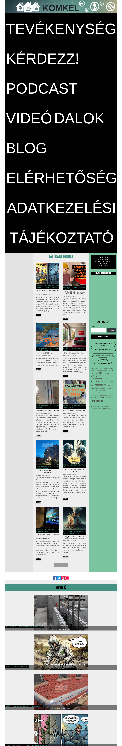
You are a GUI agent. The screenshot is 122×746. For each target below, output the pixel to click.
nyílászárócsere (109, 393)
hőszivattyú (110, 385)
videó (29, 118)
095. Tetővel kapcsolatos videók (61, 708)
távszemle (46, 350)
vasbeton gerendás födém (97, 406)
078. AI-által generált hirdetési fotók (74, 353)
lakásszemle (93, 393)
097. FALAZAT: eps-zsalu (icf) (61, 629)
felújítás (72, 532)
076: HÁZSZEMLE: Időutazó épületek (48, 410)
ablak (92, 368)
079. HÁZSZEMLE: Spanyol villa (47, 353)
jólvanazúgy (22, 666)
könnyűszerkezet (100, 391)
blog (26, 148)
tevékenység (61, 28)
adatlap (97, 368)
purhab (101, 395)
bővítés (106, 368)
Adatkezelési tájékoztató (61, 222)
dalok (79, 118)
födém (107, 373)
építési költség (105, 408)
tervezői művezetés (95, 404)
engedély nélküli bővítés (102, 370)
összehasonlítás (27, 627)
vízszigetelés (94, 408)
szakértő (109, 398)
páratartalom (105, 395)
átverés (99, 408)
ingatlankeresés (98, 388)
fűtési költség (96, 376)
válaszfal (106, 406)
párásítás (111, 395)
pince (97, 395)
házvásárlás (107, 382)
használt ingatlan (48, 285)
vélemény (111, 406)
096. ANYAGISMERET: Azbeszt (61, 669)
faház (92, 373)
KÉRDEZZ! (42, 58)
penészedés (93, 395)
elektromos (93, 370)
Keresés (93, 326)
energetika (66, 532)
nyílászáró (100, 393)
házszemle (96, 381)
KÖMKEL (61, 8)
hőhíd (92, 385)
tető (112, 404)
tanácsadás (97, 400)
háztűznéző (66, 287)
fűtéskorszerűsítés (97, 379)
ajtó (101, 368)
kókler (92, 390)
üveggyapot (93, 410)
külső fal (20, 627)
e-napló (111, 368)
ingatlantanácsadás (47, 287)
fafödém (111, 370)
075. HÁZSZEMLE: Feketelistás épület (74, 410)
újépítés (111, 408)
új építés (56, 287)
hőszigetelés (100, 385)
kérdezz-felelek (110, 388)
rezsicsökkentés (97, 397)
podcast (42, 88)
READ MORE (38, 315)
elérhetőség (61, 178)
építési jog (39, 285)
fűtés (112, 373)
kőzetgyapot (110, 390)
